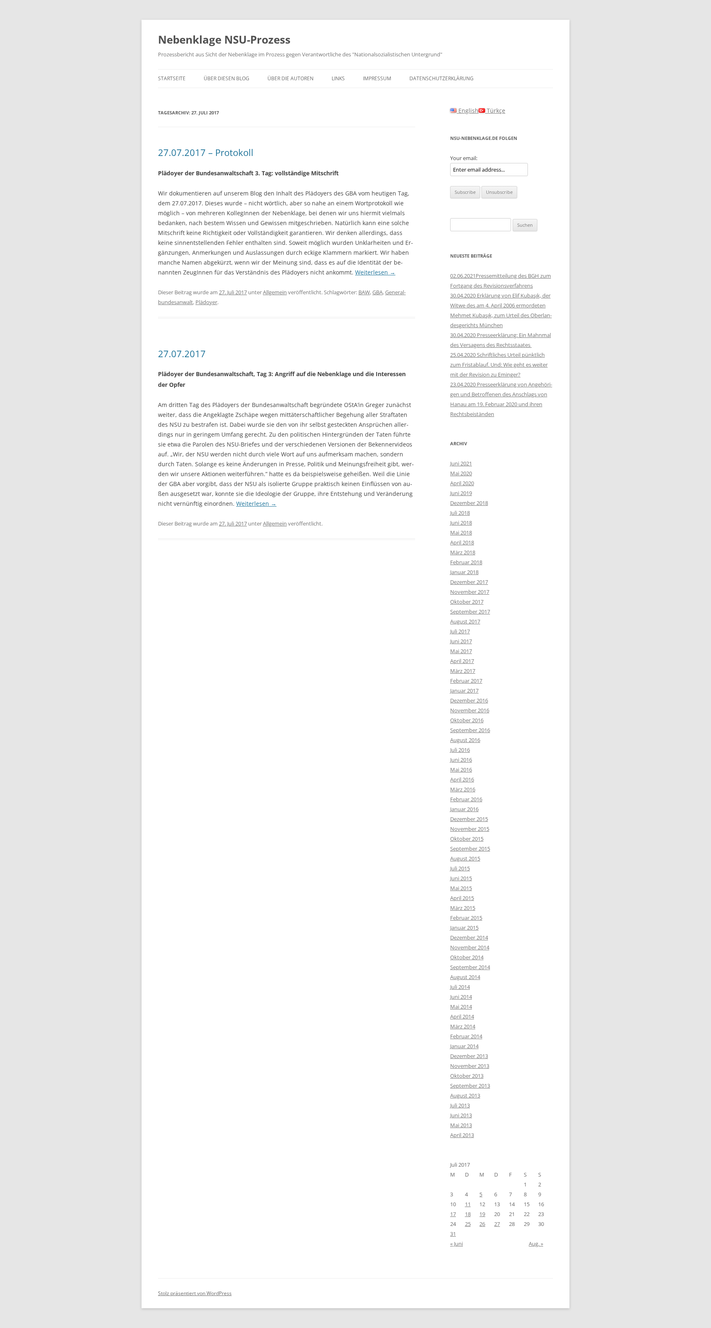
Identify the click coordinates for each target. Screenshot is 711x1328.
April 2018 (462, 542)
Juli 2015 (460, 868)
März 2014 (462, 1026)
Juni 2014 (461, 996)
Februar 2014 (466, 1036)
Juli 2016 (460, 750)
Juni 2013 (461, 1115)
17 (453, 1214)
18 (468, 1214)
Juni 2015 (461, 878)
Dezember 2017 (469, 582)
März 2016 (462, 789)
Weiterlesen (375, 272)
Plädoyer (206, 302)
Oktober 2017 (466, 601)
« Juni (456, 1243)
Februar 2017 (466, 680)
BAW (364, 292)
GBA (377, 292)
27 (497, 1224)
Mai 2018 (461, 532)
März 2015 (462, 908)
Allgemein (275, 292)
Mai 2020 (461, 473)
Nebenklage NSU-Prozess (224, 39)
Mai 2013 (461, 1125)
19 (482, 1214)
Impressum (377, 78)
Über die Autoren (290, 78)
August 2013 (465, 1095)
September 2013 (470, 1085)
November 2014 (469, 947)
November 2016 (469, 710)
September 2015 (470, 848)
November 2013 (469, 1066)
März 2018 (462, 552)
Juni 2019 (461, 493)
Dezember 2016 (469, 700)
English (468, 110)
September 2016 (470, 730)
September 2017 (470, 611)
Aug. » (536, 1243)
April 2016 (462, 779)
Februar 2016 (466, 799)
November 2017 (469, 591)
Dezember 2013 (469, 1056)
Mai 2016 (461, 769)
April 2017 (462, 661)
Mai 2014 (461, 1006)
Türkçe (495, 110)
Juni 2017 (461, 641)
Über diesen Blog (226, 78)
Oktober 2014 (466, 957)
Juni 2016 (461, 759)
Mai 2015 (461, 888)
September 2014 (470, 967)
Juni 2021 (461, 463)
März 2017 (462, 670)
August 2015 (465, 858)
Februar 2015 (466, 917)
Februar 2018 (466, 562)
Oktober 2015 (466, 838)
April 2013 (462, 1135)
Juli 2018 (460, 512)
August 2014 (465, 977)
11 (468, 1204)
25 (468, 1224)
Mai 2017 (461, 651)
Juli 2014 (460, 987)
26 (482, 1224)
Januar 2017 (464, 690)
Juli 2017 (460, 631)
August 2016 (465, 740)
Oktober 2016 (466, 720)
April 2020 (462, 483)
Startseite (172, 78)
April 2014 (462, 1016)
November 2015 (469, 829)
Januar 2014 (464, 1046)
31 (453, 1233)
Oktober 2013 (466, 1075)
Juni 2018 (461, 522)
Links (338, 78)
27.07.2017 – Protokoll (205, 152)
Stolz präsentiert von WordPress (195, 1293)
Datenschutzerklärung (441, 78)
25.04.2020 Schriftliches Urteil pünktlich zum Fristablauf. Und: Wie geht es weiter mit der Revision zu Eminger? (499, 364)
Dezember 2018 (469, 503)
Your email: (463, 158)
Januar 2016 (464, 809)
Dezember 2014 (469, 937)
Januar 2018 (464, 572)
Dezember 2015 (469, 819)
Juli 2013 (460, 1105)
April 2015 (462, 898)
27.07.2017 (182, 353)
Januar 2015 (464, 927)
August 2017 (465, 621)
